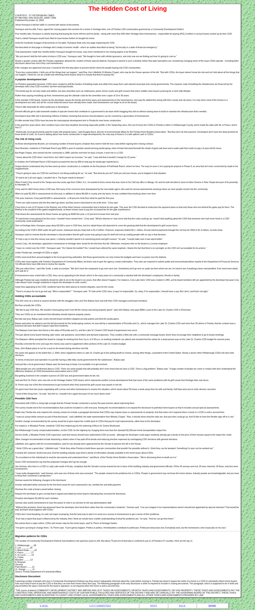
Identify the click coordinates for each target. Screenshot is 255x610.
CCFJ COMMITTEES (100, 605)
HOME (212, 605)
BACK (182, 605)
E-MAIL (44, 605)
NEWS (153, 605)
